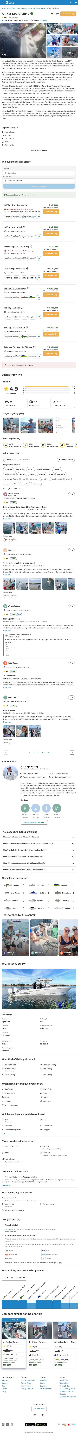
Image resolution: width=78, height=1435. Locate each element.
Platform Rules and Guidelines (66, 1393)
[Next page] (72, 753)
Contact (4, 1389)
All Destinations (46, 1389)
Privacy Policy (65, 1386)
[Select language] (42, 1415)
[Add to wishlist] (57, 14)
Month (6, 1277)
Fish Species (25, 1386)
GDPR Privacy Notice (67, 1389)
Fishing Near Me (27, 1389)
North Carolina (21, 8)
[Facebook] (3, 1424)
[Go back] (3, 2)
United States (11, 8)
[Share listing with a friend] (52, 14)
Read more (7, 519)
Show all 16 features (39, 150)
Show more (8, 1134)
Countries (43, 1380)
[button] (39, 211)
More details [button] (6, 1185)
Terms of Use (64, 1383)
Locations (43, 1386)
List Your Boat (39, 1409)
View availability (51, 212)
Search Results (41, 8)
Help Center (64, 1380)
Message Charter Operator (34, 822)
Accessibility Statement (68, 1397)
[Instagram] (12, 1424)
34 (48, 752)
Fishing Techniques (28, 1380)
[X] (7, 1424)
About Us (5, 1380)
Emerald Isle (31, 8)
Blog (3, 1386)
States (42, 1383)
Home (3, 8)
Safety (4, 1391)
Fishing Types (26, 1383)
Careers (4, 1383)
